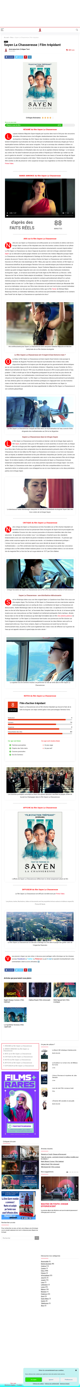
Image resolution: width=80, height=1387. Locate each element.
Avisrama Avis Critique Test (19, 49)
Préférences (69, 1379)
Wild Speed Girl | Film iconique (50, 1167)
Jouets (43, 1280)
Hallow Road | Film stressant (39, 1000)
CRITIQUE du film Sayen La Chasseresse (19, 1057)
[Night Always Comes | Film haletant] (11, 1161)
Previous (43, 1186)
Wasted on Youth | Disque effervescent (53, 1154)
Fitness (43, 1273)
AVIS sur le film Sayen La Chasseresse (18, 1054)
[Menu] (2, 29)
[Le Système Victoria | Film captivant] (29, 1175)
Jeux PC (43, 1278)
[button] (76, 1370)
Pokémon (44, 1294)
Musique (43, 1292)
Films (11, 37)
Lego (42, 1282)
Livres (53, 1067)
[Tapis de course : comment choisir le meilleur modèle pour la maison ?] (29, 1146)
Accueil (6, 37)
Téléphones (44, 1303)
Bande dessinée (56, 1053)
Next (77, 1186)
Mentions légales (64, 1383)
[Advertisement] (40, 13)
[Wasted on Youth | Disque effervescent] (11, 1146)
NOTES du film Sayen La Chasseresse (18, 1060)
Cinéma (43, 1266)
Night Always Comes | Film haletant (52, 1161)
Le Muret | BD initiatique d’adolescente (64, 1050)
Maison (43, 1289)
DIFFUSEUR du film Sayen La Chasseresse (19, 1066)
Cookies (19, 1385)
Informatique (45, 1275)
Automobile (44, 1261)
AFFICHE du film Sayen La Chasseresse (18, 1063)
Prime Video (9, 163)
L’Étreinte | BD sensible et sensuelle (63, 1101)
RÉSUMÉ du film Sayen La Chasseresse (18, 1046)
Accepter (33, 1379)
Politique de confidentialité (52, 1383)
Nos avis (13, 1383)
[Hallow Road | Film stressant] (29, 1161)
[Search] (77, 29)
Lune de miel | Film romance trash (63, 1088)
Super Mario (45, 1299)
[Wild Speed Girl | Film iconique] (11, 1175)
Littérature (44, 1285)
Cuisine (43, 1268)
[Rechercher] (37, 1238)
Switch (43, 1301)
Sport (42, 1296)
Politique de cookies (38, 1383)
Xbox (42, 1305)
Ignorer (51, 1379)
